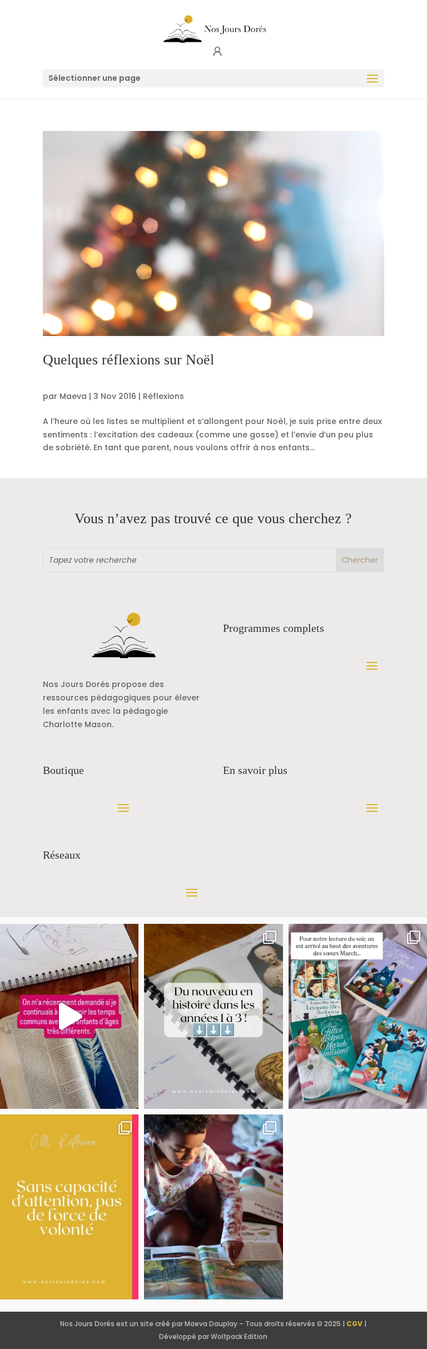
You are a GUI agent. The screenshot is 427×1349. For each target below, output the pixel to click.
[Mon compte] (217, 51)
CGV (354, 1323)
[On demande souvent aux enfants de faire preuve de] (69, 1206)
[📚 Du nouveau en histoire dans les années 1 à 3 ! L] (213, 1016)
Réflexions (163, 396)
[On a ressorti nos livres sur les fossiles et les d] (213, 1206)
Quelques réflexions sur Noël (128, 360)
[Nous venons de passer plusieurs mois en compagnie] (358, 1016)
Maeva (73, 396)
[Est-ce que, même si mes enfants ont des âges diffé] (69, 1016)
